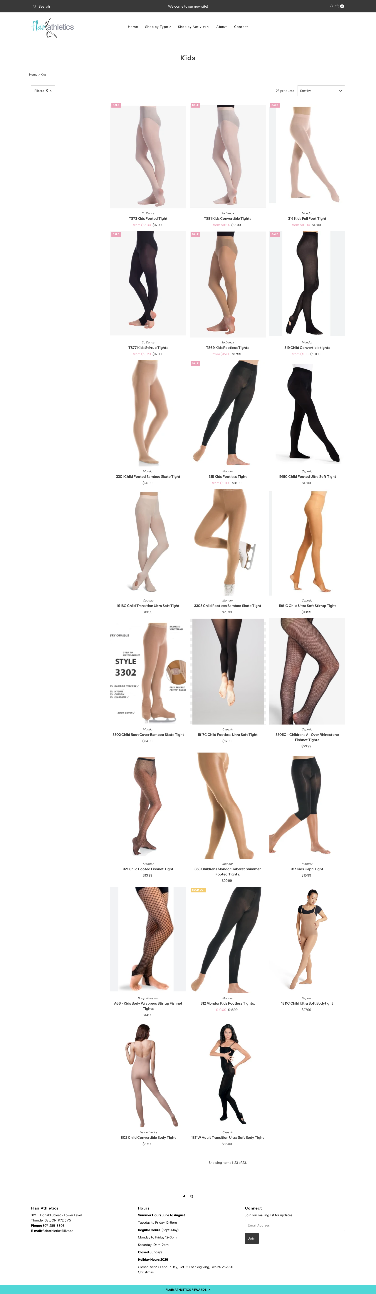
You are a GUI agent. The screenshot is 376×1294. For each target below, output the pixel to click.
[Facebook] (184, 1196)
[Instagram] (191, 1196)
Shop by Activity (192, 27)
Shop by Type (157, 27)
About (221, 27)
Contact (241, 27)
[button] (188, 1289)
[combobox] (82, 6)
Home (133, 27)
